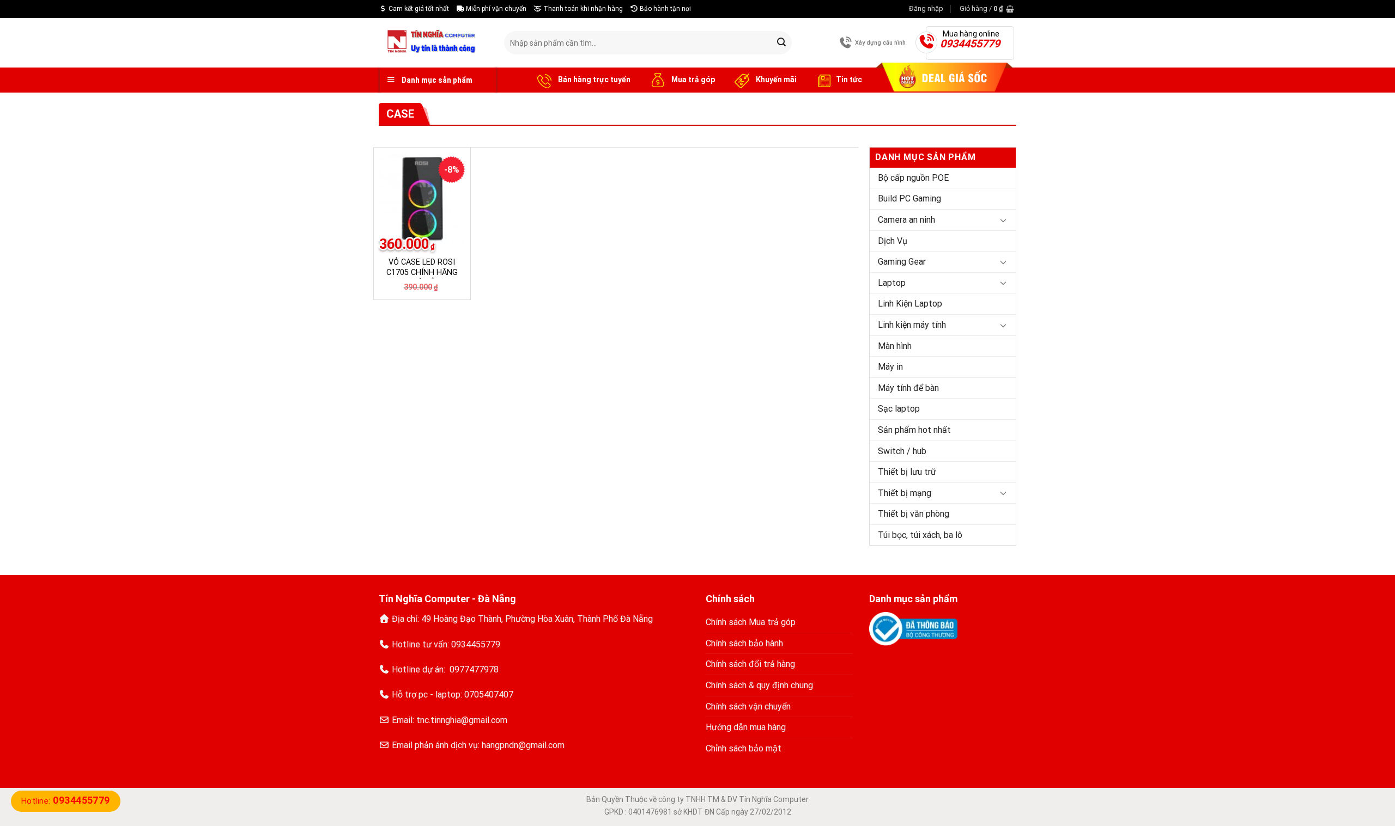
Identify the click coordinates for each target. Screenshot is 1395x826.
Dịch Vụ (892, 241)
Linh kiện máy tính (912, 325)
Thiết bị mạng (904, 493)
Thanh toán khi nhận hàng (582, 9)
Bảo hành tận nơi (664, 9)
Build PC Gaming (909, 198)
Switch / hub (902, 451)
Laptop (892, 283)
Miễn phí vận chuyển (495, 9)
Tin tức (849, 79)
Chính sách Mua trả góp (751, 622)
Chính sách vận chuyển (748, 706)
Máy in (890, 367)
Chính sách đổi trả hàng (750, 664)
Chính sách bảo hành (744, 643)
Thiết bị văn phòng (913, 514)
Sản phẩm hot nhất (914, 430)
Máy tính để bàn (908, 388)
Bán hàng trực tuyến (593, 79)
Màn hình (895, 346)
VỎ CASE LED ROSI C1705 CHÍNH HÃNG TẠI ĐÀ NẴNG (422, 272)
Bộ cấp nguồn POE (913, 178)
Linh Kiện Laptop (910, 303)
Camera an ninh (906, 220)
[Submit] (781, 43)
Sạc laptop (899, 408)
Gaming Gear (902, 261)
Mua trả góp (692, 79)
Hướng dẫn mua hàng (746, 727)
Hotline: (65, 801)
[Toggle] (1003, 220)
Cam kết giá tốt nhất (418, 9)
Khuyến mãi (775, 79)
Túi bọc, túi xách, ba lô (920, 535)
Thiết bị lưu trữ (907, 472)
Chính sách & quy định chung (759, 685)
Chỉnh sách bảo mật (743, 748)
